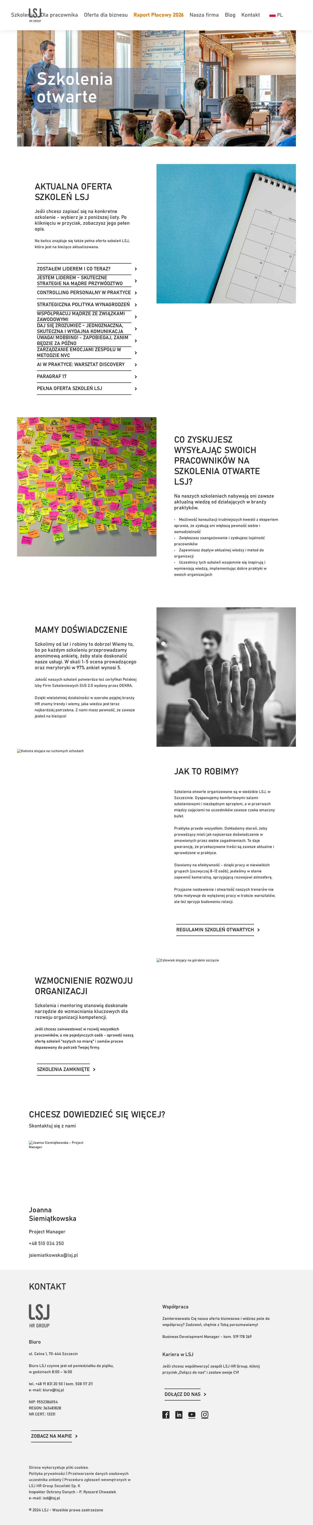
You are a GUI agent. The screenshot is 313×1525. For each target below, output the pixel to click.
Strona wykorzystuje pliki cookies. (59, 1467)
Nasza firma (204, 15)
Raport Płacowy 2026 (159, 15)
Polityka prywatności (47, 1474)
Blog (230, 15)
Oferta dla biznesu (106, 15)
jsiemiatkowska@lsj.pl (53, 1255)
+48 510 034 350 (46, 1243)
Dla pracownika (59, 15)
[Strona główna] (35, 15)
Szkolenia (23, 15)
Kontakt (250, 15)
